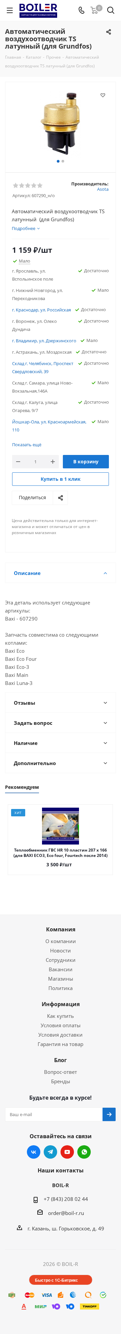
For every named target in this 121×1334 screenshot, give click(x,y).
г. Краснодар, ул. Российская (41, 310)
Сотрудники (61, 959)
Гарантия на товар (60, 1044)
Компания (60, 929)
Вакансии (61, 969)
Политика (60, 988)
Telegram (50, 1152)
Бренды (60, 1081)
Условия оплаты (61, 1025)
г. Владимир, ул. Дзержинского (44, 341)
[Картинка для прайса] (60, 124)
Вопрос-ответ (60, 1071)
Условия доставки (60, 1034)
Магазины (60, 978)
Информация (61, 1004)
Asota (103, 189)
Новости (60, 950)
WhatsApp (84, 1152)
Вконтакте (33, 1152)
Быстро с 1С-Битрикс (56, 1280)
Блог (60, 1060)
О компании (60, 941)
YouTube (67, 1152)
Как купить (60, 1015)
